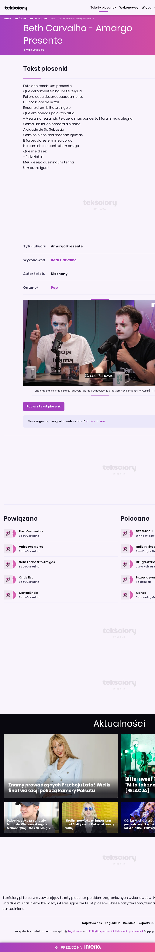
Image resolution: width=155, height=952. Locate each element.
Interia (7, 18)
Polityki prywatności (101, 931)
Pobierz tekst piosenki (43, 406)
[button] (103, 7)
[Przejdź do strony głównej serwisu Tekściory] (16, 8)
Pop (53, 18)
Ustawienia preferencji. (129, 931)
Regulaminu (75, 931)
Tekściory (20, 18)
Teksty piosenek (38, 18)
